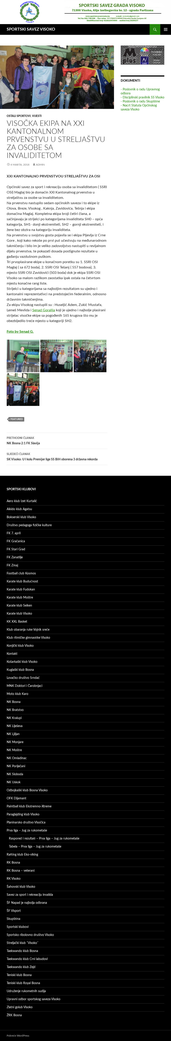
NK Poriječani (16, 766)
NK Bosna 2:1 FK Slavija (23, 441)
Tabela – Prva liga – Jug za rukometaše (35, 846)
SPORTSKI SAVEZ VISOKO (31, 29)
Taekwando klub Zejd (21, 967)
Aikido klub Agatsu (19, 509)
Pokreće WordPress (18, 1035)
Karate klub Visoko (19, 613)
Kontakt (12, 653)
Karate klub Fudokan (21, 589)
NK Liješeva (14, 726)
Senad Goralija (43, 310)
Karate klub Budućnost (22, 581)
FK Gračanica (16, 541)
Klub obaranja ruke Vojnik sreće (28, 629)
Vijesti (37, 116)
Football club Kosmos (21, 573)
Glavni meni (165, 29)
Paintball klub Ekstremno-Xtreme (29, 806)
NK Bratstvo (15, 710)
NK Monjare (15, 742)
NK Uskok (13, 782)
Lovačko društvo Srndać (23, 677)
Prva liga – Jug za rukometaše (27, 830)
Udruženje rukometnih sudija (26, 991)
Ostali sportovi (19, 116)
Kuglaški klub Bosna (20, 669)
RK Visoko (13, 878)
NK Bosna (13, 702)
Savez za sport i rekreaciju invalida (30, 894)
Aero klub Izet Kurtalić (22, 501)
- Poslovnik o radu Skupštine (140, 101)
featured (16, 419)
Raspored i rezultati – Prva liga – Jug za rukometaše (44, 838)
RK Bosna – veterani (21, 870)
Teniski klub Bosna (19, 975)
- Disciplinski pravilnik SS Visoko (142, 97)
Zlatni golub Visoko (20, 1007)
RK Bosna (13, 862)
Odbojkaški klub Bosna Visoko (27, 790)
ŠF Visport (14, 910)
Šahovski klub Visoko (21, 886)
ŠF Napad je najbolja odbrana (27, 902)
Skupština (13, 918)
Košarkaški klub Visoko (22, 661)
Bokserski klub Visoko (21, 517)
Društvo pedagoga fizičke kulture (29, 525)
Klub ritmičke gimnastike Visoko (28, 637)
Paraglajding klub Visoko (23, 814)
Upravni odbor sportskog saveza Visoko (33, 999)
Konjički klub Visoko (20, 645)
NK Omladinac (17, 758)
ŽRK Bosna (14, 1015)
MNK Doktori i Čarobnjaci (24, 686)
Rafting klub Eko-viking (22, 854)
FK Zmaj (12, 565)
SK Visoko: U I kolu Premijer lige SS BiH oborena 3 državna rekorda (52, 457)
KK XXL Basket (17, 621)
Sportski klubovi (17, 927)
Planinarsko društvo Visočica (26, 822)
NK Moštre (14, 750)
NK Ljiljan (13, 734)
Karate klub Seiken (19, 605)
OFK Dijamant (16, 798)
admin (40, 164)
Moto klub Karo (17, 694)
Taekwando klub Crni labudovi (27, 959)
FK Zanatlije (15, 557)
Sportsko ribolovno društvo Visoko (30, 935)
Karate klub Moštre (20, 597)
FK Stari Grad (16, 549)
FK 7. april (13, 533)
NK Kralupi (14, 718)
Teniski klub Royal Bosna (23, 983)
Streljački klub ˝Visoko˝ (22, 943)
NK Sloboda (15, 774)
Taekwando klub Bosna (22, 951)
